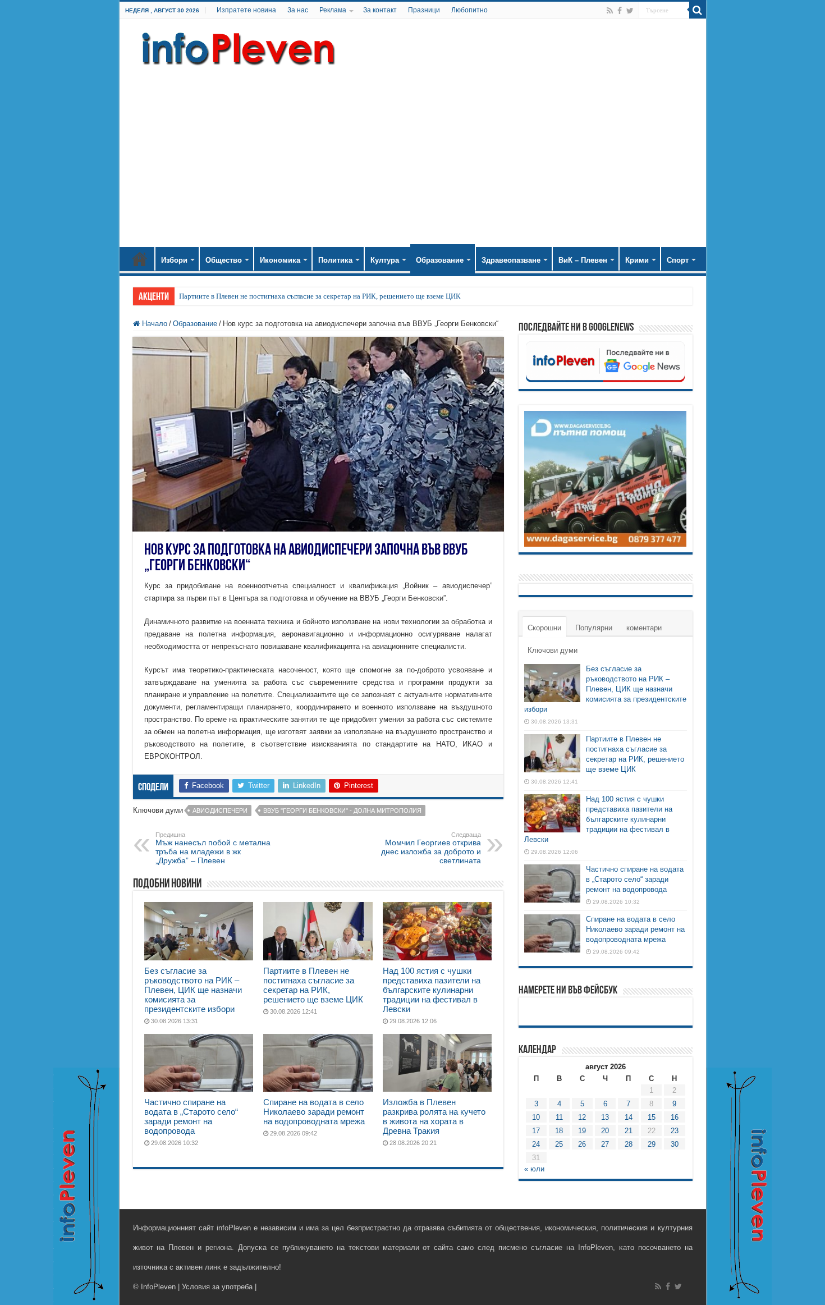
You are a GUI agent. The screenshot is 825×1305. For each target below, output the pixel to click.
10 (536, 1117)
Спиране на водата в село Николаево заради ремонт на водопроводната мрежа (314, 1111)
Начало (139, 259)
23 (675, 1131)
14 (628, 1117)
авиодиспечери (219, 810)
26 (582, 1144)
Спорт (678, 260)
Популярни (593, 628)
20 (605, 1131)
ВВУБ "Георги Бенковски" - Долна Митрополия (342, 810)
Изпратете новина (246, 10)
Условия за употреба (217, 1287)
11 (559, 1117)
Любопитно (469, 10)
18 (559, 1131)
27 (605, 1144)
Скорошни (544, 628)
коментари (644, 628)
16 (675, 1117)
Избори (174, 260)
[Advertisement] (413, 151)
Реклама (332, 10)
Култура (384, 260)
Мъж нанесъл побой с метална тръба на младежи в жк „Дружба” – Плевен (213, 848)
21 (628, 1131)
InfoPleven (158, 1287)
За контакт (380, 10)
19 (582, 1131)
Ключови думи (553, 650)
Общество (223, 260)
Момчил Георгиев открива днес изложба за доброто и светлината (431, 848)
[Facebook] (619, 10)
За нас (297, 10)
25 (559, 1144)
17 (536, 1131)
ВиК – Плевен (582, 260)
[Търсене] (697, 10)
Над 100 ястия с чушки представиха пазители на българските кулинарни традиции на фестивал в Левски (431, 990)
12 (582, 1117)
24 (536, 1144)
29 (652, 1144)
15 (652, 1117)
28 (628, 1144)
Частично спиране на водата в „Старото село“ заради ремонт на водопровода (191, 1116)
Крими (637, 260)
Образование (440, 260)
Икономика (280, 260)
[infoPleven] (235, 46)
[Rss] (610, 10)
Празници (424, 10)
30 (675, 1144)
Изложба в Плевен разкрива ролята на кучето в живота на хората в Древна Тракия (434, 1116)
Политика (335, 260)
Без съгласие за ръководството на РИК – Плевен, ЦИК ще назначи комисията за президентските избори (193, 990)
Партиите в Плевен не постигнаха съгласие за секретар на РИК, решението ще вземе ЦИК (320, 296)
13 (605, 1117)
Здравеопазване (511, 260)
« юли (534, 1169)
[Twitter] (630, 10)
